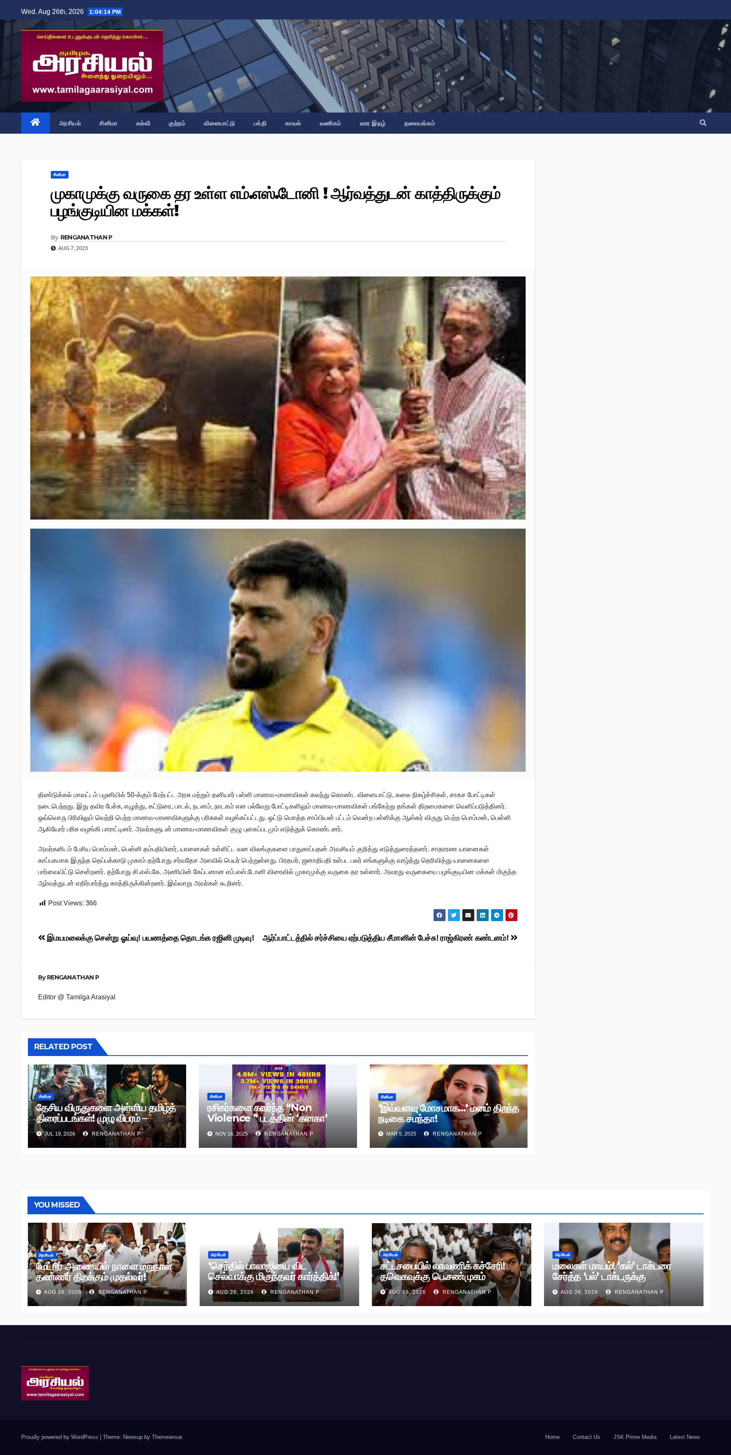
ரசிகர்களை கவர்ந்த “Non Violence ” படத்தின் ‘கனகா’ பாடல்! (267, 1118)
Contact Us (586, 1437)
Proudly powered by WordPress (60, 1437)
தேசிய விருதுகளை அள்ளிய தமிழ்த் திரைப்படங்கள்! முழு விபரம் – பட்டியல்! (106, 1118)
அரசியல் (70, 123)
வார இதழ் (373, 123)
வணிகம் (330, 123)
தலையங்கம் (419, 123)
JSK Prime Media (635, 1437)
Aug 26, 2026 (63, 1292)
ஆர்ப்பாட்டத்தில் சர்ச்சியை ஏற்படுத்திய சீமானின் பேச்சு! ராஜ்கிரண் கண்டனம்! (387, 937)
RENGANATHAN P (86, 237)
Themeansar (167, 1437)
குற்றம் (177, 123)
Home (552, 1437)
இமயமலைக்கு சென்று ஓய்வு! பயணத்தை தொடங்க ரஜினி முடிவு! (149, 937)
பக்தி (260, 123)
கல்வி (143, 123)
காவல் (293, 123)
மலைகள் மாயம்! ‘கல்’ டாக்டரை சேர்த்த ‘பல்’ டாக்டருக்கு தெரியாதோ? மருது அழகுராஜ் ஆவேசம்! (611, 1282)
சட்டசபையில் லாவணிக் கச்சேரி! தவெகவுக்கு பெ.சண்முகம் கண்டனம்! (442, 1276)
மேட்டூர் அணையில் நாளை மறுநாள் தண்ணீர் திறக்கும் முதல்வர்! (104, 1271)
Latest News (685, 1437)
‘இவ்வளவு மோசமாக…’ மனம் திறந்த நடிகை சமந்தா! (448, 1113)
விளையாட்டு (219, 123)
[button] (703, 123)
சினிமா (108, 123)
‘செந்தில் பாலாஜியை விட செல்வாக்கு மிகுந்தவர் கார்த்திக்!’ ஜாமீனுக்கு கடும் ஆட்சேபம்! (273, 1276)
